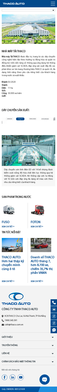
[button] (26, 164)
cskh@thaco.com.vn (14, 325)
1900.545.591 (11, 320)
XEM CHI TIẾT (7, 227)
